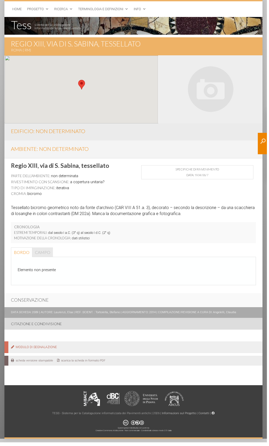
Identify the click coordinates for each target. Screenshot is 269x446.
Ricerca (61, 9)
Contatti (203, 413)
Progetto (35, 9)
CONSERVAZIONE (29, 300)
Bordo (21, 252)
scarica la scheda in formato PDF (82, 360)
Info (137, 9)
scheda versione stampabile (33, 360)
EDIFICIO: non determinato (48, 131)
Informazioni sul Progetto (179, 413)
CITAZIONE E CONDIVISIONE (36, 324)
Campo (42, 252)
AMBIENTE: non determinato (50, 149)
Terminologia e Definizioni (100, 9)
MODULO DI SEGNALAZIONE (35, 347)
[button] (81, 85)
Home (17, 9)
